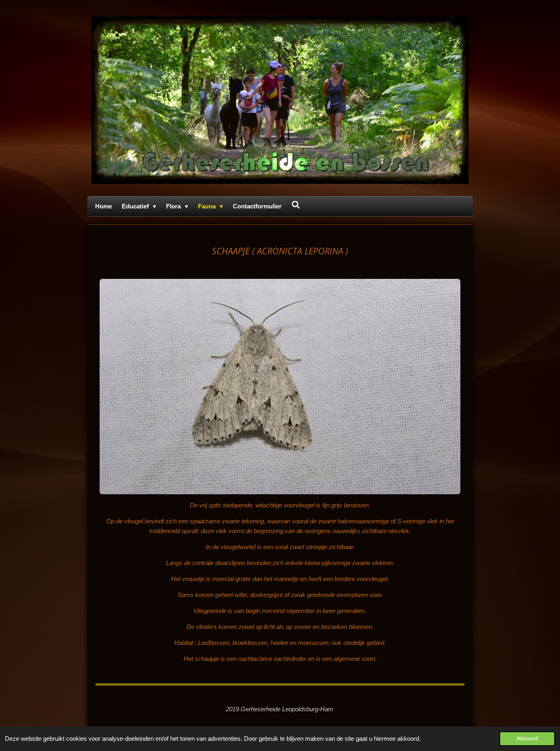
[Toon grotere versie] (280, 386)
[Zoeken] (296, 204)
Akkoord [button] (527, 738)
